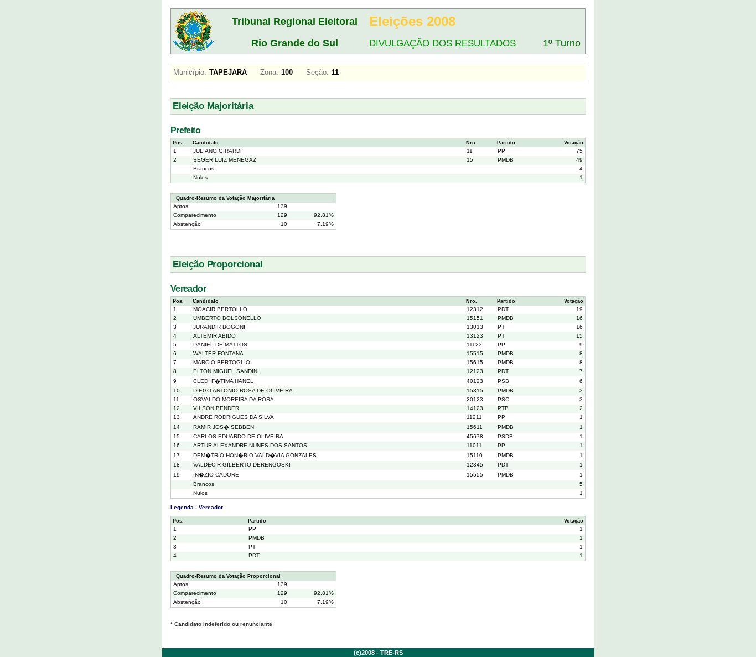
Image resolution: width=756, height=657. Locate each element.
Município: (189, 72)
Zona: (269, 72)
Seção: (317, 72)
